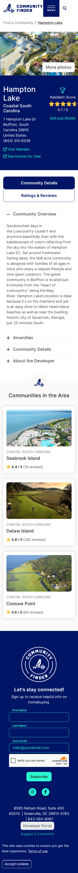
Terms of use (38, 851)
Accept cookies (17, 864)
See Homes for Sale (24, 156)
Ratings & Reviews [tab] (39, 195)
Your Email (19, 741)
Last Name (19, 725)
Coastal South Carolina (17, 108)
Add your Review (63, 118)
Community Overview (34, 214)
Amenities (23, 337)
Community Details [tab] (39, 182)
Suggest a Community (37, 834)
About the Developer (34, 360)
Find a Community (18, 23)
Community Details (32, 349)
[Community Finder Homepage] (23, 8)
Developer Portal (37, 826)
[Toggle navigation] (51, 8)
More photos (58, 67)
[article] (39, 439)
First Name (19, 710)
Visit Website (18, 149)
